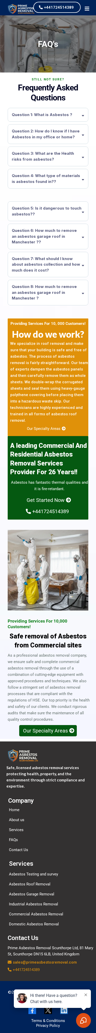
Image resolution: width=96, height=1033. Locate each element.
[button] (87, 9)
